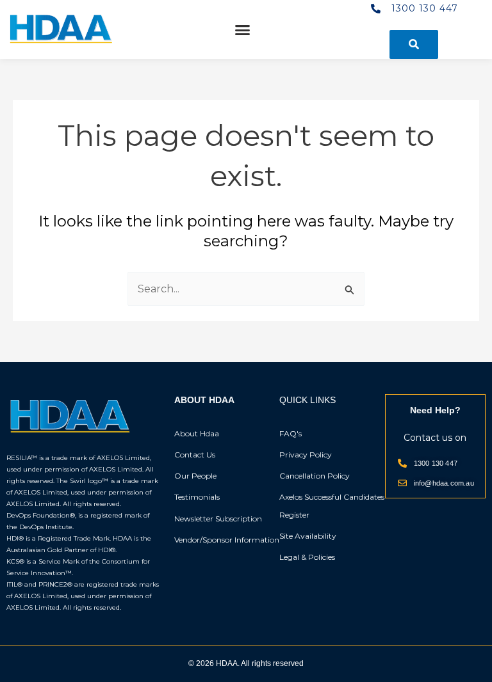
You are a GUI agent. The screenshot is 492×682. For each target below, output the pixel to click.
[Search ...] (414, 44)
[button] (243, 29)
